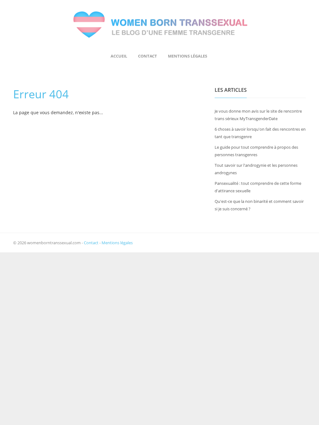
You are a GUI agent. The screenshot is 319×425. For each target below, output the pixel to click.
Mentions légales (187, 56)
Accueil (119, 56)
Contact (147, 56)
